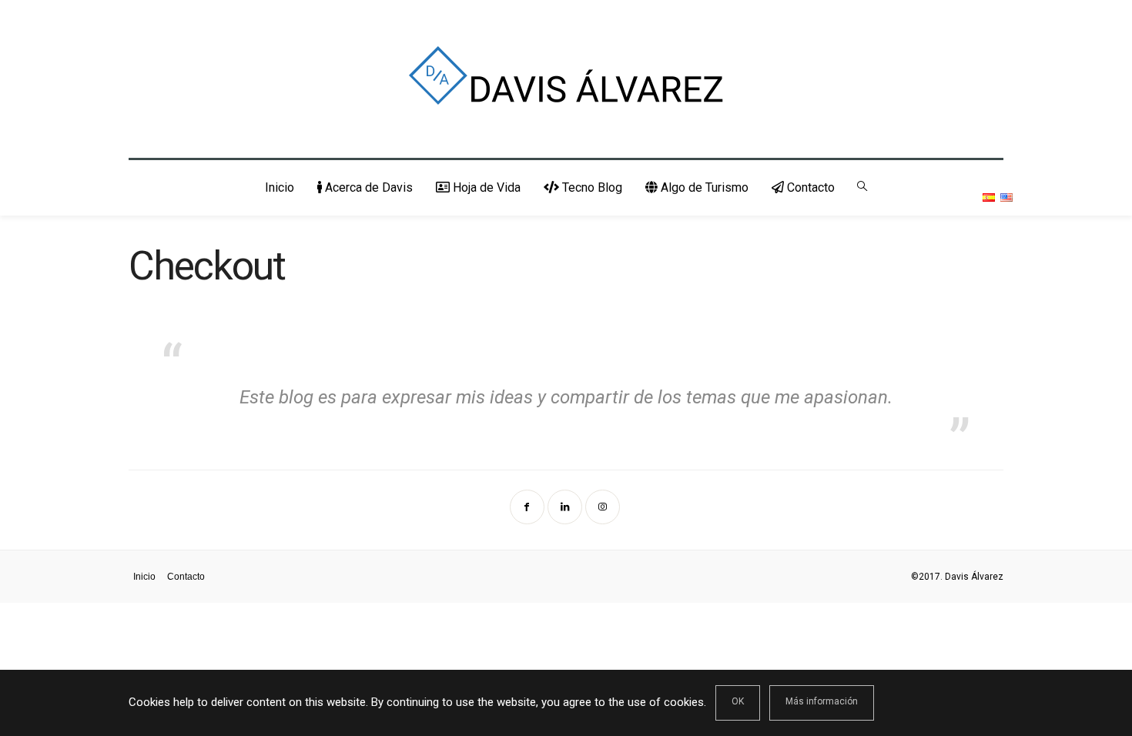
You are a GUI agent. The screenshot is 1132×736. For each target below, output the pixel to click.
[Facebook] (529, 506)
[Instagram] (604, 506)
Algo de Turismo (703, 187)
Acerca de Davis (367, 187)
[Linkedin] (566, 506)
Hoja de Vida (485, 187)
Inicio (279, 187)
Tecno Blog (590, 187)
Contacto (809, 187)
